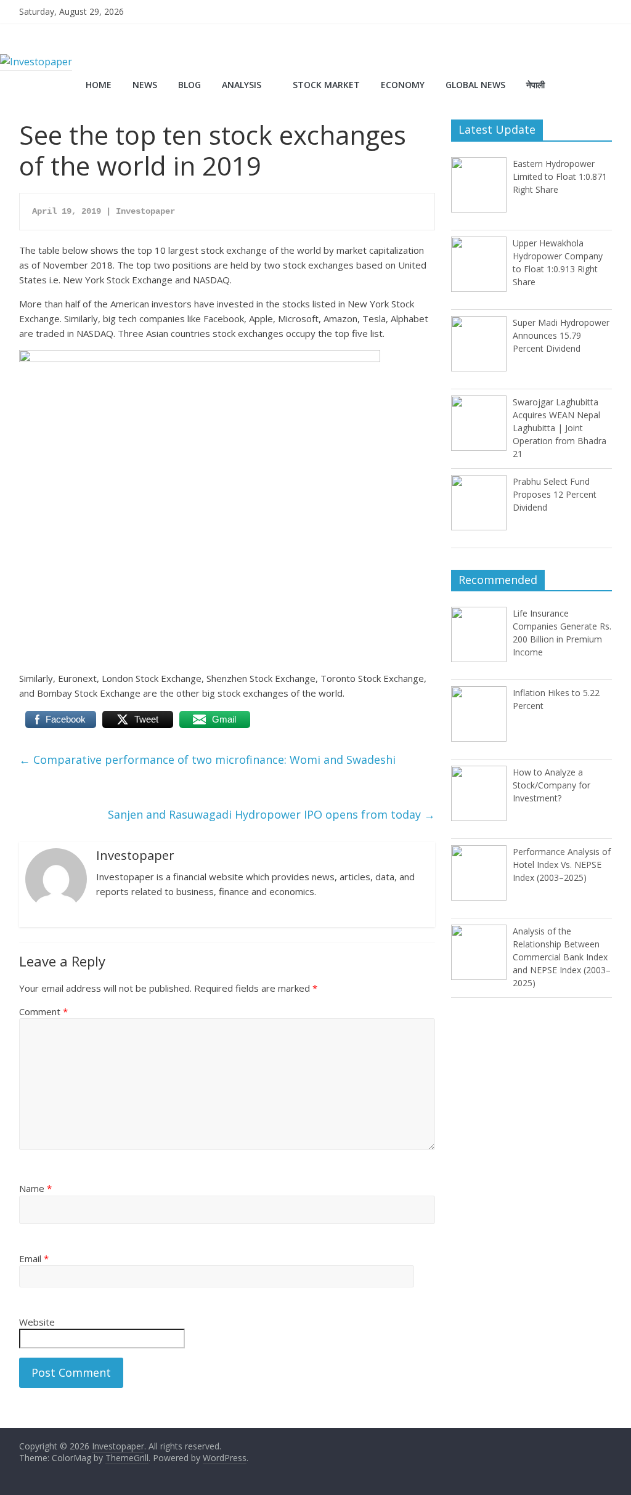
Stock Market (326, 85)
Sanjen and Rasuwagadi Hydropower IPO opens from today (271, 814)
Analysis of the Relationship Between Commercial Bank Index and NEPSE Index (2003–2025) (562, 957)
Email (34, 1258)
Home (99, 85)
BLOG (189, 85)
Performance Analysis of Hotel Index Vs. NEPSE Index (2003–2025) (562, 864)
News (144, 85)
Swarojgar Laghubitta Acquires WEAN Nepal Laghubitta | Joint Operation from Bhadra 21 (559, 428)
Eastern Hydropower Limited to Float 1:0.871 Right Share (560, 176)
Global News (475, 85)
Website (37, 1322)
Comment (43, 1011)
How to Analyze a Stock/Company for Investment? (551, 785)
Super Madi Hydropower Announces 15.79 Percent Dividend (561, 335)
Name (35, 1188)
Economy (403, 85)
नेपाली (535, 85)
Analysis (241, 85)
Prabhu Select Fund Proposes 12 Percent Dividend (554, 494)
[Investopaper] (36, 61)
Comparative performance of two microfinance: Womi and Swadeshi (207, 759)
